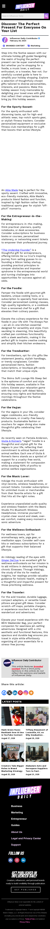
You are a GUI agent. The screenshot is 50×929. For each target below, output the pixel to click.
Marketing (35, 46)
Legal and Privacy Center (26, 838)
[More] (31, 692)
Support (16, 844)
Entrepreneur (19, 819)
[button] (4, 6)
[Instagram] (25, 692)
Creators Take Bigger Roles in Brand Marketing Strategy (12, 768)
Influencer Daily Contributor (24, 38)
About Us (16, 832)
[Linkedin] (14, 692)
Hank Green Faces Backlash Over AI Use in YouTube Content (12, 732)
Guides (15, 825)
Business (16, 806)
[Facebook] (4, 692)
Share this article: (12, 684)
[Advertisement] (25, 161)
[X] (9, 692)
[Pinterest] (20, 692)
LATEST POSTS (12, 701)
